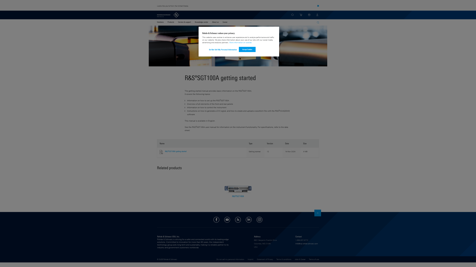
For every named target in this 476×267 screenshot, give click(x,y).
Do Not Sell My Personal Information (223, 49)
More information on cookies (240, 42)
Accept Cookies (247, 49)
